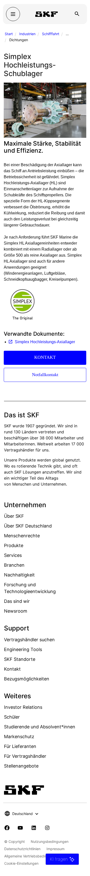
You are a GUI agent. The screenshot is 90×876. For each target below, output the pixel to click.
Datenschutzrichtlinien (22, 849)
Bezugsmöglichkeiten (26, 678)
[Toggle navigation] (13, 14)
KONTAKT (45, 357)
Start (9, 34)
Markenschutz (19, 736)
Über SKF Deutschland (28, 526)
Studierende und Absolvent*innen (39, 726)
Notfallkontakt (45, 374)
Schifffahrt (50, 34)
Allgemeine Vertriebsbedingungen (31, 856)
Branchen (14, 565)
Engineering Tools (23, 649)
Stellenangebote (21, 766)
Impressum (55, 849)
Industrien (27, 34)
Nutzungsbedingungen (49, 841)
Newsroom (15, 611)
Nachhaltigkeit (19, 574)
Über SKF (14, 516)
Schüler (12, 717)
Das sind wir (17, 601)
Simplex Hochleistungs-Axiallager (45, 342)
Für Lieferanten (20, 746)
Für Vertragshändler (25, 756)
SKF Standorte (19, 659)
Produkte (13, 545)
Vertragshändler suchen (29, 639)
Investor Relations (23, 707)
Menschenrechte (22, 535)
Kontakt (12, 669)
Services (13, 555)
